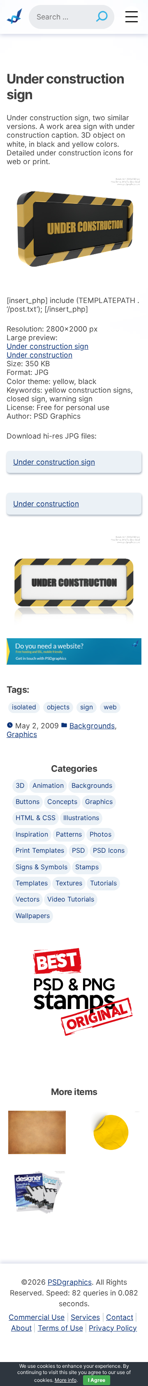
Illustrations (81, 817)
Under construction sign (47, 346)
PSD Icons (109, 850)
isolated (24, 707)
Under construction (39, 355)
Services (85, 1317)
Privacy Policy (113, 1328)
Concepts (62, 801)
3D (20, 785)
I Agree (96, 1380)
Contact (119, 1317)
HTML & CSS (36, 817)
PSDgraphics (70, 1282)
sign (86, 707)
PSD (78, 850)
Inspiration (32, 834)
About (21, 1328)
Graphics (22, 734)
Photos (100, 834)
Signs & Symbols (41, 867)
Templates (32, 883)
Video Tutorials (70, 899)
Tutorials (103, 883)
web (110, 707)
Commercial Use (37, 1317)
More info (65, 1380)
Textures (69, 883)
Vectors (27, 899)
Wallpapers (33, 915)
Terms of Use (60, 1328)
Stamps (87, 867)
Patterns (69, 834)
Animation (48, 785)
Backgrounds (92, 725)
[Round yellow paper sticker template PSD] (111, 1132)
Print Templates (40, 850)
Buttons (27, 801)
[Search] (101, 17)
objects (58, 707)
